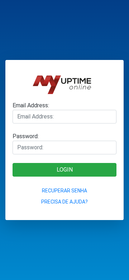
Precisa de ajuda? (64, 202)
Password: (26, 136)
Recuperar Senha (64, 190)
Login (65, 169)
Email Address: (31, 105)
